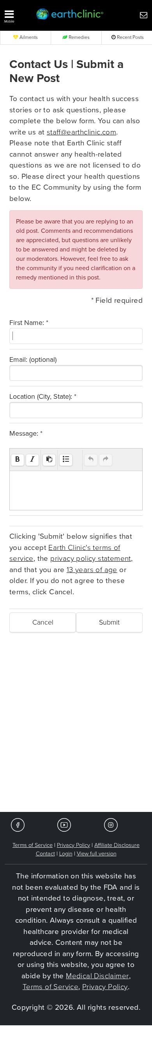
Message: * (25, 433)
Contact (45, 853)
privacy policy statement (90, 558)
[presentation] (17, 460)
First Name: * (28, 322)
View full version (97, 853)
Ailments (28, 37)
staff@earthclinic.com (81, 132)
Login (65, 853)
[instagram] (111, 824)
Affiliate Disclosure (117, 845)
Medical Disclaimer (97, 976)
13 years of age (92, 570)
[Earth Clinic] (70, 14)
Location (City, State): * (42, 396)
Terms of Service (32, 845)
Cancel (42, 622)
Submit (109, 622)
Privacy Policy (73, 845)
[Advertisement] (76, 732)
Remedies (78, 37)
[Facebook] (18, 824)
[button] (16, 14)
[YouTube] (64, 824)
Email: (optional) (33, 359)
